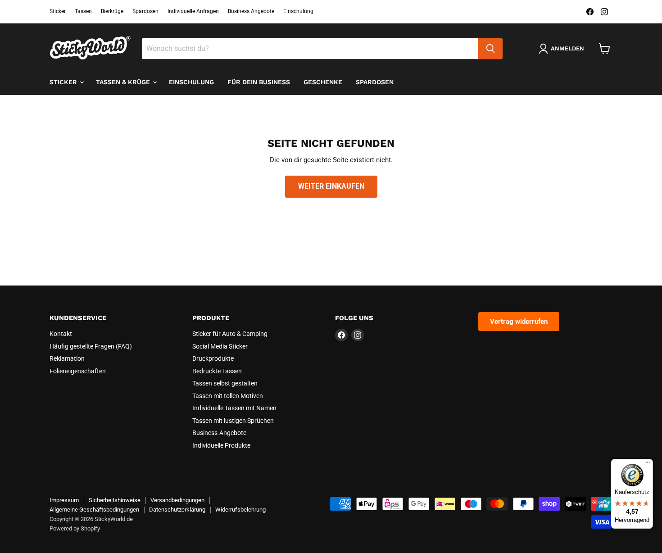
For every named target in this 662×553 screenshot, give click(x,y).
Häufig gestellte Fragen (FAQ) (91, 346)
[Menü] (647, 464)
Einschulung (298, 11)
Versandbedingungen (177, 500)
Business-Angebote (219, 432)
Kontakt (61, 333)
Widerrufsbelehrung (240, 509)
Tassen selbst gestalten (225, 383)
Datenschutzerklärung (177, 509)
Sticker (58, 11)
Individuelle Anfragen (193, 11)
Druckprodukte (213, 358)
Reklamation (67, 358)
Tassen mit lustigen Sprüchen (233, 420)
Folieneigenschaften (78, 371)
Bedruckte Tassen (217, 371)
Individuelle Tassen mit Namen (234, 408)
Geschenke (323, 82)
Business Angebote (251, 11)
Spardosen (145, 11)
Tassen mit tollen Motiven (227, 395)
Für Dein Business (258, 82)
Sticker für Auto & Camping (230, 333)
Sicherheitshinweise (115, 500)
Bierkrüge (112, 11)
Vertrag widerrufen (519, 321)
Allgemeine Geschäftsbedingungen (94, 509)
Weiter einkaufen (331, 186)
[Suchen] (490, 48)
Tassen (83, 11)
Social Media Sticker (220, 346)
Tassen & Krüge (124, 82)
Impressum (64, 500)
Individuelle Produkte (221, 445)
